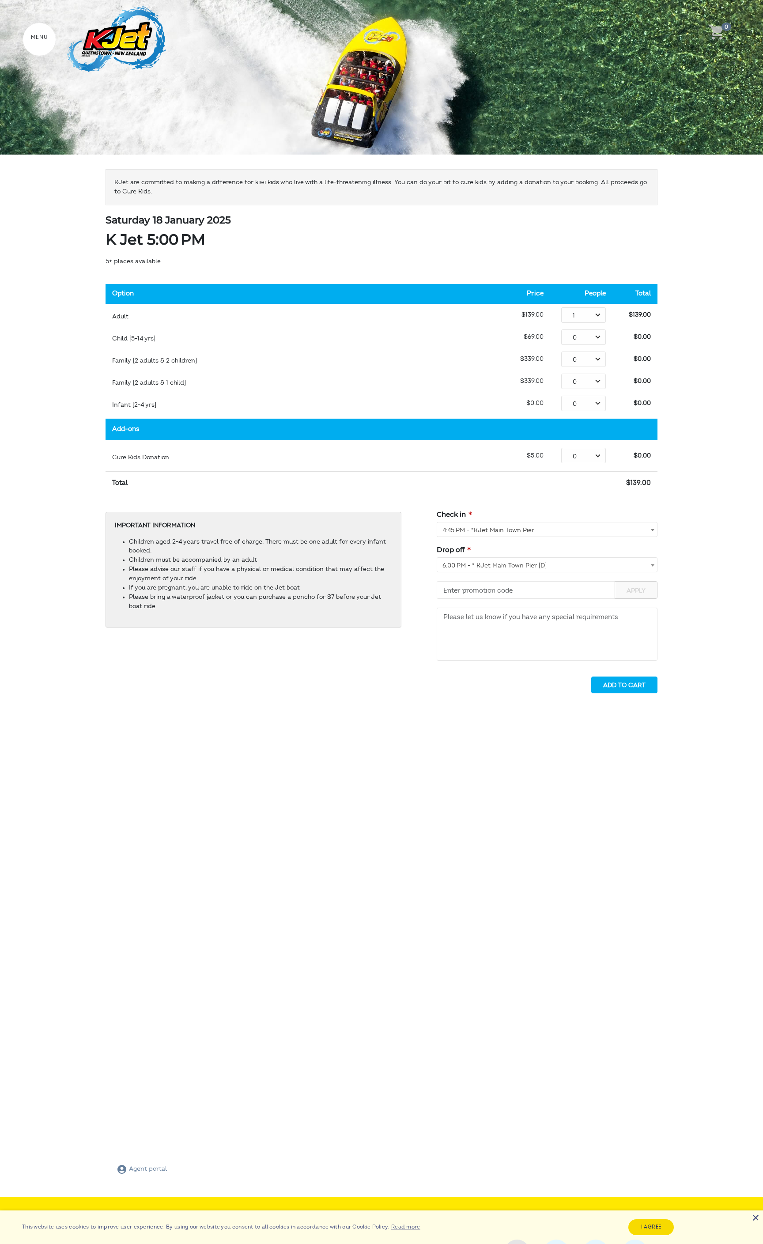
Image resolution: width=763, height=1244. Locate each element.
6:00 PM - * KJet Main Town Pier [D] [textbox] (494, 566)
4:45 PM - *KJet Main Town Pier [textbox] (488, 530)
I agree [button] (651, 1227)
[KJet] (109, 39)
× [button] (755, 1218)
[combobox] (547, 529)
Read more (405, 1226)
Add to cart (624, 685)
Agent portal (147, 1169)
